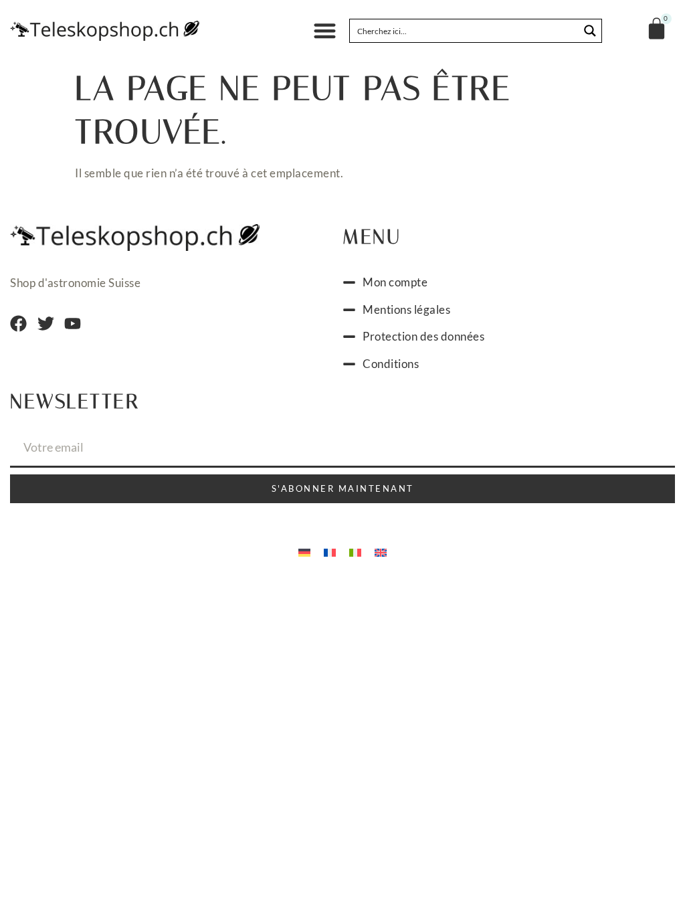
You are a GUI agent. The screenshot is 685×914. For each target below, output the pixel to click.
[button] (324, 31)
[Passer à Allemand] (304, 551)
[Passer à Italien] (355, 551)
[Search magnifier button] (590, 30)
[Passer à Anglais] (380, 551)
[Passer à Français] (329, 551)
